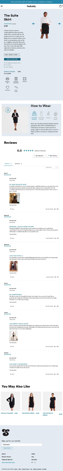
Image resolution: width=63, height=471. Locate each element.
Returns (34, 459)
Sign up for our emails (11, 441)
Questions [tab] (17, 163)
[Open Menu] (1, 6)
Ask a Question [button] (39, 155)
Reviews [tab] (7, 163)
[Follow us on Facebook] (35, 462)
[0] (60, 6)
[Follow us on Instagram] (32, 462)
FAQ (33, 457)
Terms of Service (7, 459)
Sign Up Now (7, 448)
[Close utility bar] (61, 2)
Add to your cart (12, 59)
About (4, 454)
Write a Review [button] (53, 155)
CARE (19, 71)
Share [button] (12, 209)
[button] (55, 209)
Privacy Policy (6, 457)
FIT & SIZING (7, 73)
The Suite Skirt (12, 205)
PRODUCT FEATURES (9, 71)
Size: (6, 54)
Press (33, 454)
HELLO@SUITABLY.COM (8, 462)
